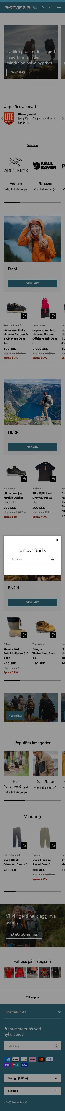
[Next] (56, 972)
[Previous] (9, 972)
